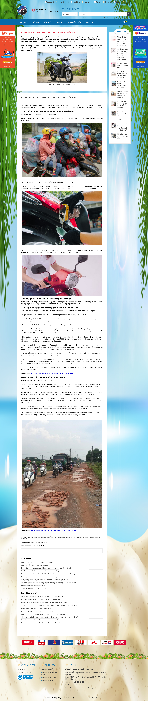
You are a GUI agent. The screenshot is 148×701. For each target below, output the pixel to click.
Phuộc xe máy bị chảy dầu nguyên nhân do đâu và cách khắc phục (46, 602)
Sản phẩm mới (63, 2)
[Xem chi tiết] (124, 22)
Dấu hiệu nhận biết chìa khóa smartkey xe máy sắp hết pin (43, 577)
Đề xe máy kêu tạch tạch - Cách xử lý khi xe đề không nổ (42, 623)
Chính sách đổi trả (49, 677)
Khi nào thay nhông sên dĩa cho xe (122, 136)
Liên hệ (127, 2)
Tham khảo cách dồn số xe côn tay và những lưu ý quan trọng (122, 41)
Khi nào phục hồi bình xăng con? (122, 65)
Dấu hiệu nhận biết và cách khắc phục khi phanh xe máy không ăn (46, 568)
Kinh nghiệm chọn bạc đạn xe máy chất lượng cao (122, 74)
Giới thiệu (108, 2)
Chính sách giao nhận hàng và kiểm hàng (52, 673)
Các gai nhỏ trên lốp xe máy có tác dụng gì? (38, 565)
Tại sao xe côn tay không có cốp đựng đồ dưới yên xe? (122, 127)
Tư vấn (98, 2)
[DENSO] (120, 642)
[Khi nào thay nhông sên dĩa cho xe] (113, 135)
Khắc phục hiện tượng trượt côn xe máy (36, 608)
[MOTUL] (28, 642)
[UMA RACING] (107, 642)
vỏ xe (107, 17)
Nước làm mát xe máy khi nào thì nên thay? (37, 611)
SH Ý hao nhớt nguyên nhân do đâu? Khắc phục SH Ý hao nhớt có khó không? (122, 54)
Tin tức (118, 2)
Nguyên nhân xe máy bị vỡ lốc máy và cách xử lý (122, 95)
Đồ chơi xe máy (74, 22)
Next (127, 642)
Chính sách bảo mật (50, 669)
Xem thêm (26, 559)
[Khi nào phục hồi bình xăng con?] (113, 65)
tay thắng (97, 17)
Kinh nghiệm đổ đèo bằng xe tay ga (34, 586)
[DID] (80, 642)
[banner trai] (7, 47)
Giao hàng (76, 2)
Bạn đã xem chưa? (30, 593)
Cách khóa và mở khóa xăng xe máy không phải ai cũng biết (44, 614)
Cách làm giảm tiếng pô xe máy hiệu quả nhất (122, 84)
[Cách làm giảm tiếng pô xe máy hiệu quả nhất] (113, 83)
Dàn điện (24, 22)
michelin (103, 17)
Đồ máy (60, 22)
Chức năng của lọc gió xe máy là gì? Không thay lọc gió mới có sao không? (49, 617)
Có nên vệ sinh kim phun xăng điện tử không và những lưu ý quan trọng (48, 583)
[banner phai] (140, 47)
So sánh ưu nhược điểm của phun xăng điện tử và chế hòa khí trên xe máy (49, 605)
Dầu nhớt (90, 22)
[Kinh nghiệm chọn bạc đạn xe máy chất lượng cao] (113, 73)
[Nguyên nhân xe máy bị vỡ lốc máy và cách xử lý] (113, 93)
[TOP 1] (54, 642)
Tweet (24, 550)
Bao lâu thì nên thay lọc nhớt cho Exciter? (122, 105)
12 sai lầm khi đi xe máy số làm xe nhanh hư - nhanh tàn (42, 596)
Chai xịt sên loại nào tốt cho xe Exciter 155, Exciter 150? (122, 116)
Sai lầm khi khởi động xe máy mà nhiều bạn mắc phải (41, 571)
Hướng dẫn (88, 2)
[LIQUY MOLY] (41, 642)
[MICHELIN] (67, 642)
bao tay (91, 17)
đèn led (86, 17)
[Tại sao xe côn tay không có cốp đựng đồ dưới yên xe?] (113, 125)
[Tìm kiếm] (129, 14)
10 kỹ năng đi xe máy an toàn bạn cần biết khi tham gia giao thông (46, 580)
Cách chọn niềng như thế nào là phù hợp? (37, 562)
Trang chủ (50, 2)
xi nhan (75, 17)
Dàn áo (36, 22)
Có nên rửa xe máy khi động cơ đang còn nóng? (39, 620)
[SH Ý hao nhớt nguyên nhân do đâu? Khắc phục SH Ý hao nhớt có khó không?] (113, 51)
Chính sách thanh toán (51, 680)
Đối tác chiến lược (24, 672)
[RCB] (94, 642)
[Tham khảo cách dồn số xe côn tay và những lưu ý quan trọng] (113, 38)
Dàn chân (48, 22)
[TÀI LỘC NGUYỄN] (22, 10)
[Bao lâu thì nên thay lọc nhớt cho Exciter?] (113, 103)
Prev (20, 642)
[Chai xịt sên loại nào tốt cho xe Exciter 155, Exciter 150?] (113, 113)
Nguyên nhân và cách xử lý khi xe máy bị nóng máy (40, 599)
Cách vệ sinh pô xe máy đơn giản (33, 588)
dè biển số (81, 17)
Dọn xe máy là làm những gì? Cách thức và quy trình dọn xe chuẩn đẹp (48, 574)
